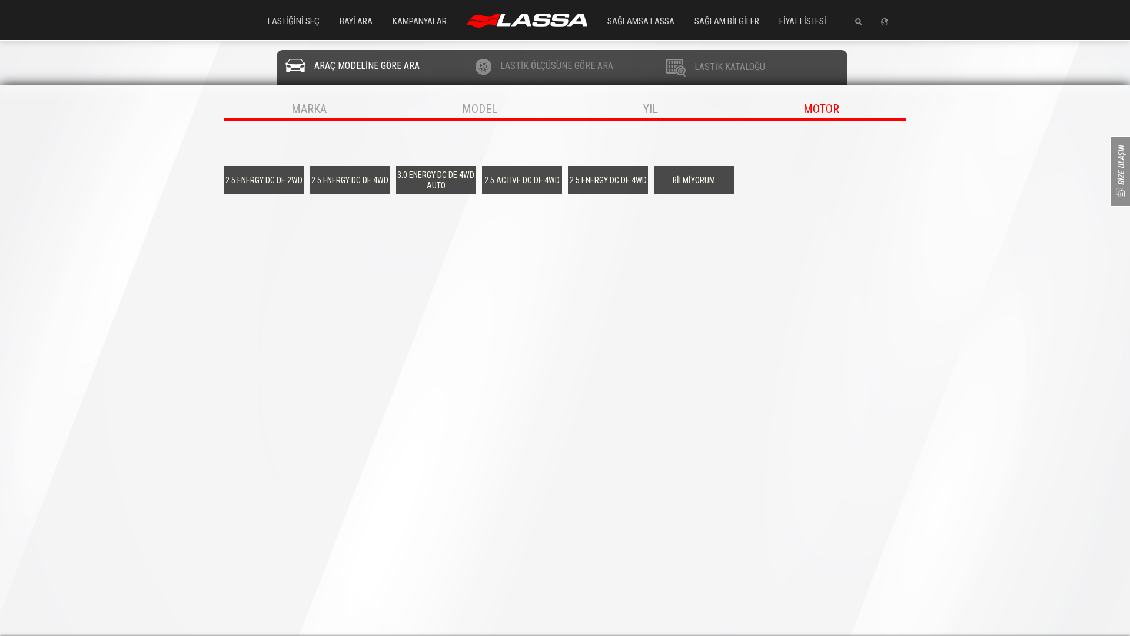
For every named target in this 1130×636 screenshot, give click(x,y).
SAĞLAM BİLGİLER (726, 21)
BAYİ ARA (356, 21)
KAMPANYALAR (420, 21)
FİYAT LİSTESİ (802, 21)
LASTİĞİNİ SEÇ (294, 21)
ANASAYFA (527, 21)
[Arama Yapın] (854, 21)
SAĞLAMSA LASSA (640, 21)
